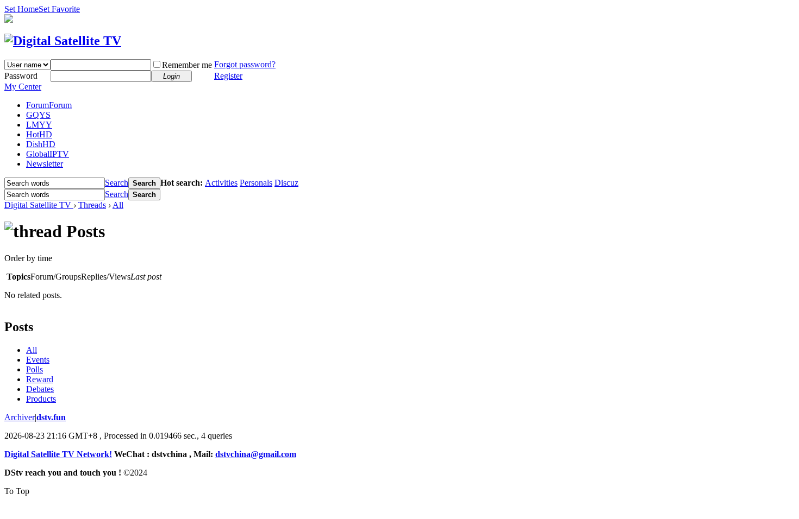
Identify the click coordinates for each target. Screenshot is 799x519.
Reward (39, 379)
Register (228, 75)
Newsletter (44, 163)
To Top (16, 491)
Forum (49, 105)
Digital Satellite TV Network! (58, 454)
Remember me (187, 64)
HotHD (39, 134)
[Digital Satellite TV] (62, 41)
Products (41, 398)
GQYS (38, 114)
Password (21, 75)
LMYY (39, 124)
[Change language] (8, 19)
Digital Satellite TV (38, 205)
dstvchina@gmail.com (255, 454)
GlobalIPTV (47, 154)
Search (116, 182)
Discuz (286, 182)
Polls (34, 369)
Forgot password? (245, 64)
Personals (256, 182)
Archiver (19, 417)
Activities (221, 182)
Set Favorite (59, 9)
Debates (40, 389)
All (118, 205)
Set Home (21, 9)
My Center (22, 86)
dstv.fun (51, 417)
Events (37, 359)
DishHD (40, 144)
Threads (92, 205)
